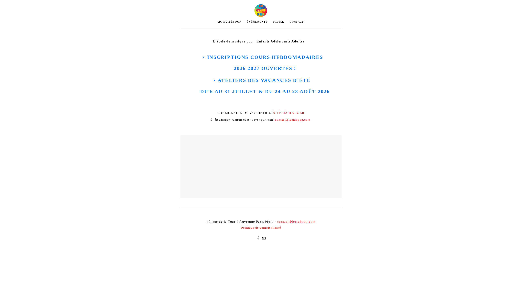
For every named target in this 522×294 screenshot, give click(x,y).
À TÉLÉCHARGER (289, 113)
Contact (297, 21)
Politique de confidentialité (261, 227)
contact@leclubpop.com (292, 119)
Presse (278, 21)
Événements (257, 21)
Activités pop (229, 21)
